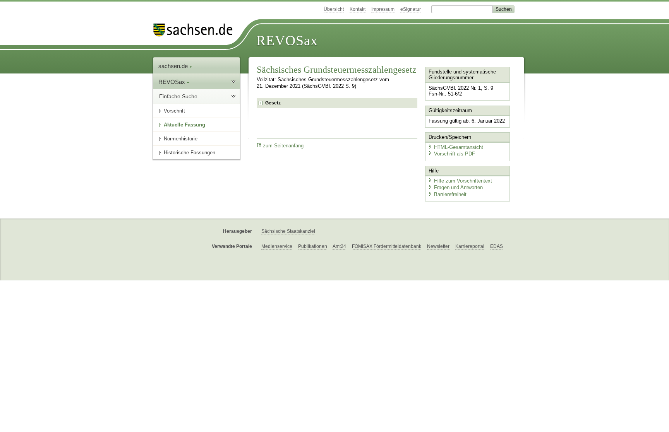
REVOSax (287, 40)
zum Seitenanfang (283, 146)
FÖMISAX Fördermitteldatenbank (386, 246)
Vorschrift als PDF (454, 154)
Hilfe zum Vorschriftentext (463, 181)
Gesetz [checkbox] (273, 103)
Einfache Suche (178, 96)
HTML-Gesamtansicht (458, 147)
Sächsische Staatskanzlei (288, 231)
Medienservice (276, 246)
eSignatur (410, 9)
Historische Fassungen (189, 152)
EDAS (496, 246)
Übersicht (334, 9)
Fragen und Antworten (458, 187)
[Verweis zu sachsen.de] (196, 30)
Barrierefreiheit (450, 194)
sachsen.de (173, 66)
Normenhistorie (180, 139)
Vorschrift (174, 111)
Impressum (383, 9)
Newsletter (438, 246)
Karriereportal (469, 246)
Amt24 (339, 246)
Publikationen (312, 246)
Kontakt (357, 9)
